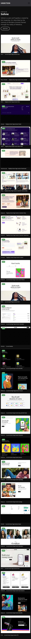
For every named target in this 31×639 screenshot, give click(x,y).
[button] (28, 3)
